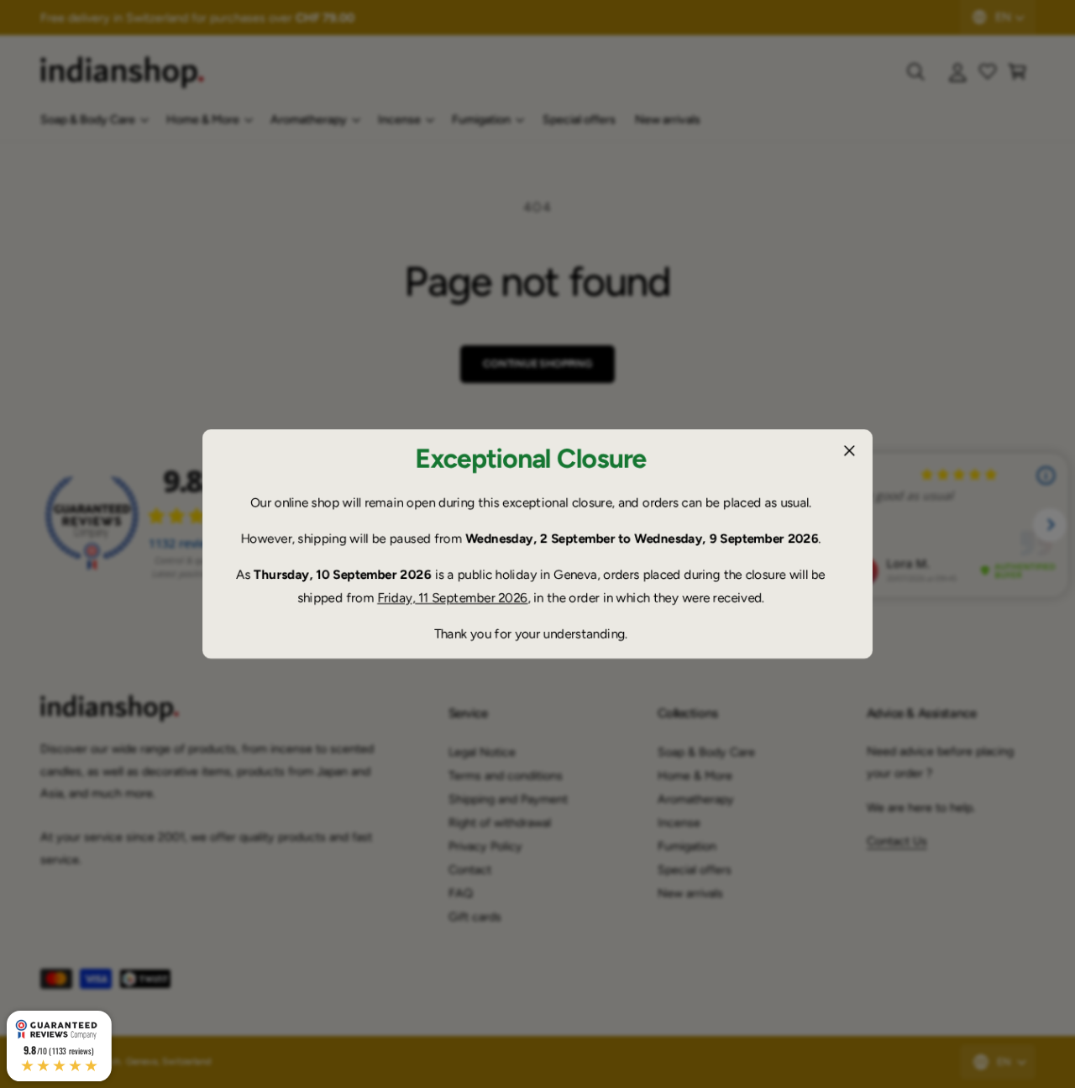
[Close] (849, 451)
